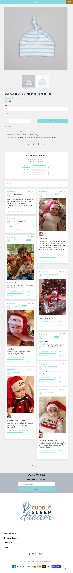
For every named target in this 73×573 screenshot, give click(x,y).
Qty (6, 117)
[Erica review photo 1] (20, 394)
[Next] (66, 41)
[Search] (64, 2)
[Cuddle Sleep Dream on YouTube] (33, 554)
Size (6, 105)
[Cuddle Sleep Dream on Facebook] (29, 554)
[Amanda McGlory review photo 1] (52, 214)
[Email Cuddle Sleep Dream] (43, 554)
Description (8, 127)
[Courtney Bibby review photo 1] (20, 328)
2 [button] (35, 466)
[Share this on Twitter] (29, 144)
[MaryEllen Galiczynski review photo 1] (20, 262)
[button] (9, 98)
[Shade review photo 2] (41, 435)
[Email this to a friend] (44, 144)
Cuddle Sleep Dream (32, 562)
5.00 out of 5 (41, 159)
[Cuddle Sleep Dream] (36, 2)
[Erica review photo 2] (9, 415)
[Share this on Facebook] (34, 144)
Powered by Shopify (46, 562)
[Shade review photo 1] (52, 414)
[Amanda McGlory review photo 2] (41, 234)
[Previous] (5, 41)
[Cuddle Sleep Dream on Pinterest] (36, 554)
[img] (11, 191)
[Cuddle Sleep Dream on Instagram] (39, 554)
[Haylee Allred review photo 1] (52, 296)
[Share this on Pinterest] (39, 144)
